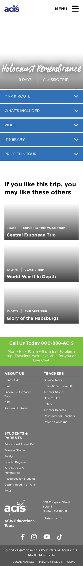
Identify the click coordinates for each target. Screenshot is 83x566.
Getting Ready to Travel (20, 484)
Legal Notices (24, 561)
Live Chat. (41, 360)
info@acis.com (52, 518)
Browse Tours (53, 380)
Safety (48, 404)
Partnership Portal (16, 408)
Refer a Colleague (55, 422)
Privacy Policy (50, 561)
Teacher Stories (54, 392)
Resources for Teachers (59, 416)
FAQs (8, 490)
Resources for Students (19, 478)
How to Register (15, 462)
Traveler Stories (14, 450)
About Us (14, 373)
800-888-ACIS (57, 343)
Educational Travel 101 (58, 386)
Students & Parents (16, 435)
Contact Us (11, 380)
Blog (7, 386)
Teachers (54, 373)
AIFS (7, 402)
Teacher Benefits (55, 410)
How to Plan (52, 398)
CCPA (71, 561)
